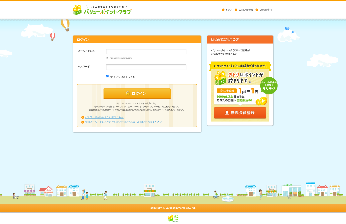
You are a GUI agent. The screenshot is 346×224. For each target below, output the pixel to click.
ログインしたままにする (122, 76)
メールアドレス (86, 51)
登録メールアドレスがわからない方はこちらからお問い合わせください (123, 122)
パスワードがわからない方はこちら (104, 117)
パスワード (84, 66)
